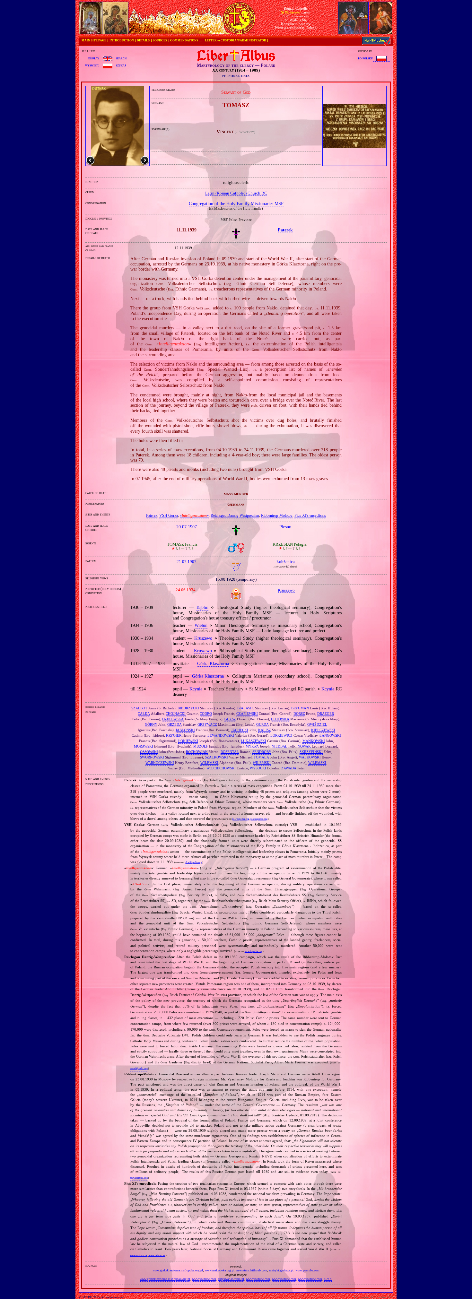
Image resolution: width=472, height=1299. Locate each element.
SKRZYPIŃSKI (311, 752)
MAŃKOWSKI (313, 741)
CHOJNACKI (176, 713)
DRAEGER (325, 713)
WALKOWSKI (310, 757)
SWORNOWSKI (152, 757)
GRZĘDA (174, 724)
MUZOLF (200, 746)
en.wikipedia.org (253, 951)
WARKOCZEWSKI (159, 763)
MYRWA (252, 746)
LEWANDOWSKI (220, 735)
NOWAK (304, 746)
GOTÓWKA (280, 719)
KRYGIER (173, 735)
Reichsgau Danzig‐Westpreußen (235, 515)
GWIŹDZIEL (317, 724)
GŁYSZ (230, 719)
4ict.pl (328, 1279)
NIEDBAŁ (279, 746)
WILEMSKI (209, 763)
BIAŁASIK (245, 708)
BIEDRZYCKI (188, 708)
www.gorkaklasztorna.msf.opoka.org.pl (178, 1270)
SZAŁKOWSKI (216, 757)
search (121, 58)
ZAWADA (288, 768)
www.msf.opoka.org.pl (219, 1270)
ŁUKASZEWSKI (253, 741)
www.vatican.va (138, 1255)
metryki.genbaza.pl (281, 1270)
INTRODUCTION (121, 40)
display (93, 58)
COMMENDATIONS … (186, 40)
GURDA (262, 724)
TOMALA (261, 757)
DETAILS (143, 40)
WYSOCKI (258, 768)
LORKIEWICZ (281, 735)
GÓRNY (151, 724)
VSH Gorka (168, 515)
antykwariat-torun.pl (231, 1279)
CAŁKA (144, 713)
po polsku (365, 58)
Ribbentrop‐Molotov (277, 515)
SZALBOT (139, 708)
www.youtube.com (307, 1270)
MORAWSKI (143, 746)
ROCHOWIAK (197, 752)
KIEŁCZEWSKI (323, 730)
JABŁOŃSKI (185, 730)
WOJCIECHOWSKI (221, 768)
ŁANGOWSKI (330, 735)
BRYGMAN (300, 708)
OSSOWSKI (149, 752)
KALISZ (264, 730)
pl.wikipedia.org (240, 819)
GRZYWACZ (207, 724)
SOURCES (160, 40)
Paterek (151, 515)
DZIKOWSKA (173, 719)
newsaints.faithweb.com (251, 1270)
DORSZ (299, 713)
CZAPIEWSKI (247, 713)
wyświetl (92, 65)
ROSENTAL (230, 752)
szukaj (121, 65)
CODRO (206, 713)
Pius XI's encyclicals (310, 515)
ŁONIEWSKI (188, 741)
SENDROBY (261, 752)
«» (194, 515)
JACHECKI (239, 730)
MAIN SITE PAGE (94, 40)
